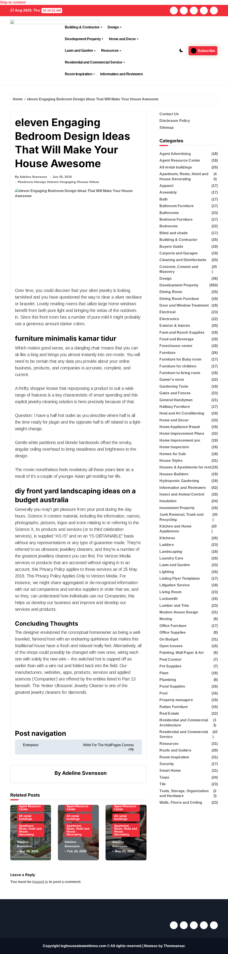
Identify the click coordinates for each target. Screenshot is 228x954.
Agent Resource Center (30, 808)
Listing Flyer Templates (179, 578)
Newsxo (151, 946)
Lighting (166, 572)
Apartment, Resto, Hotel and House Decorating (30, 830)
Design (113, 27)
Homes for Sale (172, 454)
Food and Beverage (176, 339)
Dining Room (170, 292)
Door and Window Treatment (184, 305)
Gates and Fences (175, 393)
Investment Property (177, 508)
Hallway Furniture (174, 407)
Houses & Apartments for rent (185, 467)
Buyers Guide (171, 246)
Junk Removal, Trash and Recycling (181, 517)
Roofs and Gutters (175, 750)
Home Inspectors (174, 447)
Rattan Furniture (173, 707)
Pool (163, 693)
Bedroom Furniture (175, 219)
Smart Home (170, 770)
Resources (110, 50)
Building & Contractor (82, 27)
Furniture (167, 353)
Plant (163, 673)
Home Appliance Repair (179, 427)
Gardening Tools (173, 386)
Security (166, 764)
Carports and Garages (178, 253)
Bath (163, 199)
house (83, 182)
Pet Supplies (170, 666)
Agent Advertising (175, 154)
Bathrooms (169, 213)
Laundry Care (171, 558)
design (41, 182)
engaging (68, 182)
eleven (54, 182)
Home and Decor (122, 39)
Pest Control (170, 659)
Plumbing (167, 680)
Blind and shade (173, 233)
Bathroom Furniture (176, 206)
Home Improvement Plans (181, 433)
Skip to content (13, 2)
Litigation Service (174, 585)
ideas (95, 182)
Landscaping (170, 551)
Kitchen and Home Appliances (175, 528)
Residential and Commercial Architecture (183, 722)
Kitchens (167, 538)
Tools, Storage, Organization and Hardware (184, 793)
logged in (40, 882)
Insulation (168, 501)
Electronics (169, 319)
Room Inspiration (78, 74)
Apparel (166, 186)
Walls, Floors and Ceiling (180, 802)
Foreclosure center (175, 346)
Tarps (164, 777)
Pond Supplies (172, 686)
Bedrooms (168, 226)
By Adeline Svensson (31, 177)
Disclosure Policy (174, 121)
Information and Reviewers (121, 74)
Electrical (167, 312)
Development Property (83, 39)
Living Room (170, 592)
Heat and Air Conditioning (181, 413)
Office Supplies (172, 632)
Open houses (171, 646)
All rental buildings (25, 817)
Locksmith (168, 599)
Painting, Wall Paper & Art (181, 653)
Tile (162, 784)
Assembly (168, 192)
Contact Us (169, 114)
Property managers (176, 700)
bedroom (26, 182)
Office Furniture (172, 626)
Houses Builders (173, 474)
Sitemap (166, 127)
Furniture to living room (179, 373)
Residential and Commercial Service (93, 62)
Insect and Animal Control (181, 494)
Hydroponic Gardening (179, 481)
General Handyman (176, 400)
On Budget (168, 639)
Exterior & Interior (174, 325)
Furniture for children (177, 366)
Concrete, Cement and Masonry (178, 269)
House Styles (170, 460)
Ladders (166, 545)
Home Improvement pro (179, 440)
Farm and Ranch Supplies (181, 332)
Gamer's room (171, 379)
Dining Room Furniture (179, 299)
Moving (165, 619)
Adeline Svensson (84, 773)
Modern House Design (178, 612)
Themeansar (174, 946)
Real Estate (169, 713)
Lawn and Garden (79, 50)
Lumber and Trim (174, 605)
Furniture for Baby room (180, 359)
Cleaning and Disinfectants (182, 260)
